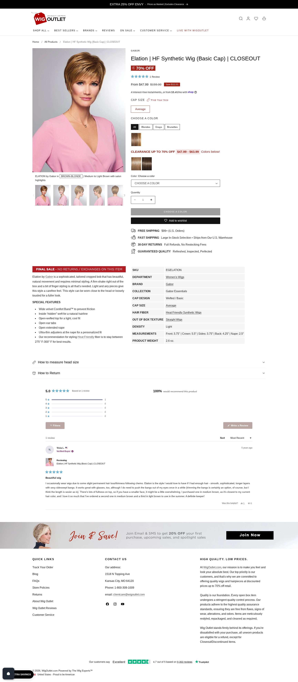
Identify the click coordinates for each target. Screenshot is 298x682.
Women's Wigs (175, 277)
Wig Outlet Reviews (44, 608)
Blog (35, 574)
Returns (37, 594)
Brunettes (172, 126)
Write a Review (240, 426)
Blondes (145, 126)
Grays (158, 126)
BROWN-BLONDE (71, 176)
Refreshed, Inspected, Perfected (175, 251)
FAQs (35, 580)
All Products (50, 41)
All (134, 126)
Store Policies (40, 587)
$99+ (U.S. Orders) (161, 230)
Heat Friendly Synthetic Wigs (183, 312)
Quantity (135, 192)
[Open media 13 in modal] (119, 54)
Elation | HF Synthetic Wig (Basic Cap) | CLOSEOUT (81, 463)
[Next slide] (124, 195)
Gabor (135, 51)
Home (35, 41)
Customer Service (43, 614)
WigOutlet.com (212, 567)
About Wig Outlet (42, 601)
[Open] (8, 673)
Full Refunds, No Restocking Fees (172, 244)
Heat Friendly (86, 336)
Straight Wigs (174, 319)
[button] (241, 18)
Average (171, 305)
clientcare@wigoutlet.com (129, 594)
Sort (223, 437)
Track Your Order (42, 567)
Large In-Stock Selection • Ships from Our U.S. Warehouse (185, 237)
